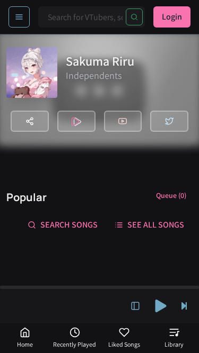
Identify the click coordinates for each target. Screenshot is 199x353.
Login (172, 16)
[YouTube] (123, 121)
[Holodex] (76, 121)
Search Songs (69, 224)
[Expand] (135, 306)
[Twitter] (169, 121)
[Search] (134, 16)
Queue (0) (171, 195)
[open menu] (19, 17)
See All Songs (155, 224)
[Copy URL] (30, 121)
